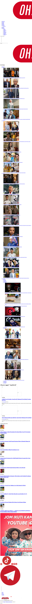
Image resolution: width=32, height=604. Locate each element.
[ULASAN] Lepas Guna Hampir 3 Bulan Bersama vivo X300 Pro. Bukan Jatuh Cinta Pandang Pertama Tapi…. (18, 304)
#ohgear (4, 31)
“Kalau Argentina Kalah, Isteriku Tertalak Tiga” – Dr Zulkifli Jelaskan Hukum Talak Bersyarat (16, 359)
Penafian (3, 594)
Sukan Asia (3, 21)
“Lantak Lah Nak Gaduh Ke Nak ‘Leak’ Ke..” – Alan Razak (10, 131)
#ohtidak (3, 23)
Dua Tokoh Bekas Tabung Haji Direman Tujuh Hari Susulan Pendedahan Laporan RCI (14, 77)
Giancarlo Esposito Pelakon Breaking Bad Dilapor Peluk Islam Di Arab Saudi (14, 380)
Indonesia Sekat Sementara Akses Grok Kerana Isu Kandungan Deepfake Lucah (15, 326)
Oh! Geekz (4, 282)
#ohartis (3, 22)
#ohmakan (4, 32)
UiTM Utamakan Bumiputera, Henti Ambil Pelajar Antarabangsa (11, 267)
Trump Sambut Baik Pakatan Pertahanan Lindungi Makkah (12, 338)
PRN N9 (4, 26)
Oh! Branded (5, 281)
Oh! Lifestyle (5, 381)
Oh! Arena (4, 280)
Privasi (3, 593)
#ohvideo (4, 33)
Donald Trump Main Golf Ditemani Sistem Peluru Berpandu (10, 194)
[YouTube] (16, 564)
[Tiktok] (6, 564)
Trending (3, 67)
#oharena (3, 27)
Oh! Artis (3, 120)
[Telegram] (10, 585)
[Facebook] (12, 564)
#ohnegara (3, 25)
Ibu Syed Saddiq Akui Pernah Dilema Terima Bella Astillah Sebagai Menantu (13, 162)
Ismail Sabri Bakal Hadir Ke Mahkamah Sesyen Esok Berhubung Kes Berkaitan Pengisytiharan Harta (16, 88)
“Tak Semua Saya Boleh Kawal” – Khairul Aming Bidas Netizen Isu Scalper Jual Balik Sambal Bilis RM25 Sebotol (16, 119)
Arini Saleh (4, 419)
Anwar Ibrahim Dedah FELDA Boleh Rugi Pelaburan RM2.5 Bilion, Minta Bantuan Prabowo (15, 257)
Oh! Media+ (3, 278)
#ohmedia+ (3, 28)
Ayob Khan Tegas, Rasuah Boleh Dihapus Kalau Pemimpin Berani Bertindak (13, 236)
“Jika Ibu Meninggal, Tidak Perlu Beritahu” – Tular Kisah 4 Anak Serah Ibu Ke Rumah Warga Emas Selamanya (17, 225)
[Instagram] (1, 564)
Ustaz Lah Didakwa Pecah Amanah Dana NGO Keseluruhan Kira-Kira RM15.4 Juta (13, 98)
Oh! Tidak (3, 173)
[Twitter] (14, 564)
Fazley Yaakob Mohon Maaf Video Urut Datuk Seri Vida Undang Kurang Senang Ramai (14, 172)
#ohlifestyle (4, 30)
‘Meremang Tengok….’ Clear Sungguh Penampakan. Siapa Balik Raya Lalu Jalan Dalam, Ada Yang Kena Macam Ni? (18, 293)
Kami (2, 592)
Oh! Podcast (4, 382)
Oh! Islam (4, 328)
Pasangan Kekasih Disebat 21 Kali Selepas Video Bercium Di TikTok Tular (14, 369)
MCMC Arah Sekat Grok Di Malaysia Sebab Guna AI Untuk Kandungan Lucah (15, 316)
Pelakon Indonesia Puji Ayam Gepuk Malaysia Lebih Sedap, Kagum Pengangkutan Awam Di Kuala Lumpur (16, 141)
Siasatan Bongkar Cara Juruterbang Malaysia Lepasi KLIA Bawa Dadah (12, 204)
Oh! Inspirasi (5, 327)
